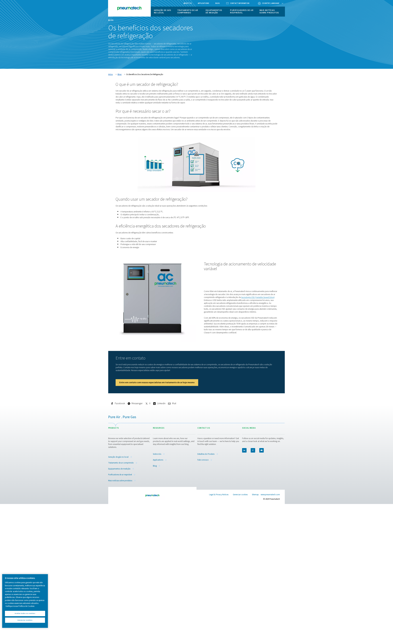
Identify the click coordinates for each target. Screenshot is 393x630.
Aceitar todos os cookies (25, 613)
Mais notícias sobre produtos (269, 11)
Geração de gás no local (162, 11)
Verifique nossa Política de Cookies (20, 606)
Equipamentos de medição (214, 11)
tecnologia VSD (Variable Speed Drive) (257, 297)
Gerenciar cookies (240, 495)
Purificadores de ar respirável (241, 11)
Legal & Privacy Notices (218, 494)
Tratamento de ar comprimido (187, 11)
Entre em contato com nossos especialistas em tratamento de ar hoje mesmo (157, 382)
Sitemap (255, 494)
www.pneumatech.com (270, 494)
